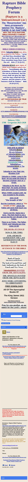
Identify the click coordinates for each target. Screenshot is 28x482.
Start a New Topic (5, 323)
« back (3, 478)
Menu (4, 314)
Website (13, 465)
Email (6, 465)
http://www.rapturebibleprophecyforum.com (14, 346)
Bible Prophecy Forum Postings (11, 320)
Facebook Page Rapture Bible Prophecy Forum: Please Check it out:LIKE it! (14, 357)
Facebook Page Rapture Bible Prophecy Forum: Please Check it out (14, 460)
